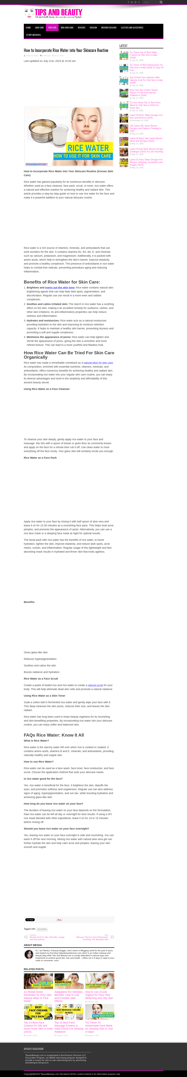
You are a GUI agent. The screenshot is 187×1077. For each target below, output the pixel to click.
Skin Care (52, 27)
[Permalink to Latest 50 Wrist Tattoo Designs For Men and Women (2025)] (124, 122)
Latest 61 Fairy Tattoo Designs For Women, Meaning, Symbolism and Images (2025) (146, 162)
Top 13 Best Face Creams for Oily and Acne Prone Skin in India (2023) (38, 1027)
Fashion (93, 27)
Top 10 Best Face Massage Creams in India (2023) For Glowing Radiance (68, 1027)
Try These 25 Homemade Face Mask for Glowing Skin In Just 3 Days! (99, 1027)
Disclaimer (65, 1074)
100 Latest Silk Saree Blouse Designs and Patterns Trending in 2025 (145, 128)
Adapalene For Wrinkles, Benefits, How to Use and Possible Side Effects (68, 996)
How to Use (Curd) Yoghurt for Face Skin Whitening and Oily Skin (99, 995)
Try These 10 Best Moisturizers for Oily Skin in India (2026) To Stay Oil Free (146, 67)
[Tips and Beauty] (53, 16)
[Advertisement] (69, 86)
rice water (42, 929)
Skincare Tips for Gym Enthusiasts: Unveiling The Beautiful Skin (92, 937)
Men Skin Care (67, 27)
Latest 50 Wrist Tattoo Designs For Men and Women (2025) (146, 116)
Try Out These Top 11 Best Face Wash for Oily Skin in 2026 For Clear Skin (145, 105)
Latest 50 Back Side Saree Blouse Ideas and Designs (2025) (146, 139)
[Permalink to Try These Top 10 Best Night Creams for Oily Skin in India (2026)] (124, 59)
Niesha (36, 55)
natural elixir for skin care (98, 362)
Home (28, 27)
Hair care (39, 27)
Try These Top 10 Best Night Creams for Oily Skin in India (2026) (143, 55)
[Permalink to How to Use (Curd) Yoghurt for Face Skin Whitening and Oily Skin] (99, 988)
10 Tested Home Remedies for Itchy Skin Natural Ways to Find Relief (38, 996)
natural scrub (95, 685)
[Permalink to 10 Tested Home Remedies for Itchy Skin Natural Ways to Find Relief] (38, 988)
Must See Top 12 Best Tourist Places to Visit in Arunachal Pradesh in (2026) (144, 92)
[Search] (161, 2)
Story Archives (33, 34)
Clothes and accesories (132, 27)
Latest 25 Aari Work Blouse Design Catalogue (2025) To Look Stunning (146, 150)
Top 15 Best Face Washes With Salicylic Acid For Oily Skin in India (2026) (146, 80)
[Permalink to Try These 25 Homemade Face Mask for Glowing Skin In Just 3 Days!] (99, 1019)
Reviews (81, 27)
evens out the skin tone (59, 287)
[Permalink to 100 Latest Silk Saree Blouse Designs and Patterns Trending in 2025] (124, 132)
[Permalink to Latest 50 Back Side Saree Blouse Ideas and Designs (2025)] (124, 145)
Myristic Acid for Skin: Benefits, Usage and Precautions (47, 937)
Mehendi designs (109, 27)
